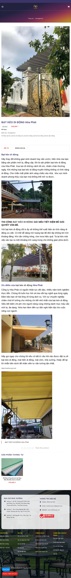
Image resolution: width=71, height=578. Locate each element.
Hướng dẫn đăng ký (58, 550)
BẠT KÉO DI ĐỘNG (23, 222)
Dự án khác (21, 547)
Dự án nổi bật (21, 544)
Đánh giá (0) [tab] (20, 148)
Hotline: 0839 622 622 (10, 573)
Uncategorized (39, 18)
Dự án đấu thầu (22, 551)
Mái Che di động (4, 540)
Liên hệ (55, 554)
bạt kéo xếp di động (49, 136)
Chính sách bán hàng (59, 542)
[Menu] (2, 6)
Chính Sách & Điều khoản (42, 536)
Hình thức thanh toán (41, 547)
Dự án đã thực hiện (23, 536)
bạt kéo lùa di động (38, 136)
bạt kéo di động (28, 136)
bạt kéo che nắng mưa (17, 136)
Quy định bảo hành (58, 538)
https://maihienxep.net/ (8, 368)
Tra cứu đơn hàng (58, 546)
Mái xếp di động (4, 536)
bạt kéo (9, 136)
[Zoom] (4, 115)
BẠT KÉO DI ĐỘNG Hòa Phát (17, 442)
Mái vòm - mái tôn (5, 547)
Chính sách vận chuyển (42, 544)
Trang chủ (30, 18)
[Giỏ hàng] (69, 7)
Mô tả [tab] (6, 148)
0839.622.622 (51, 502)
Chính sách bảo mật (41, 540)
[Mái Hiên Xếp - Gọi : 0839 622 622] (35, 7)
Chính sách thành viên (42, 551)
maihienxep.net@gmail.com (54, 506)
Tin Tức (20, 555)
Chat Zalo (6, 569)
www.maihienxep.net (54, 510)
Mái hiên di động (4, 544)
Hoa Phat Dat (27, 568)
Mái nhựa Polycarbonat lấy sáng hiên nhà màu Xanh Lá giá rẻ (12, 478)
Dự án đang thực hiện (23, 540)
